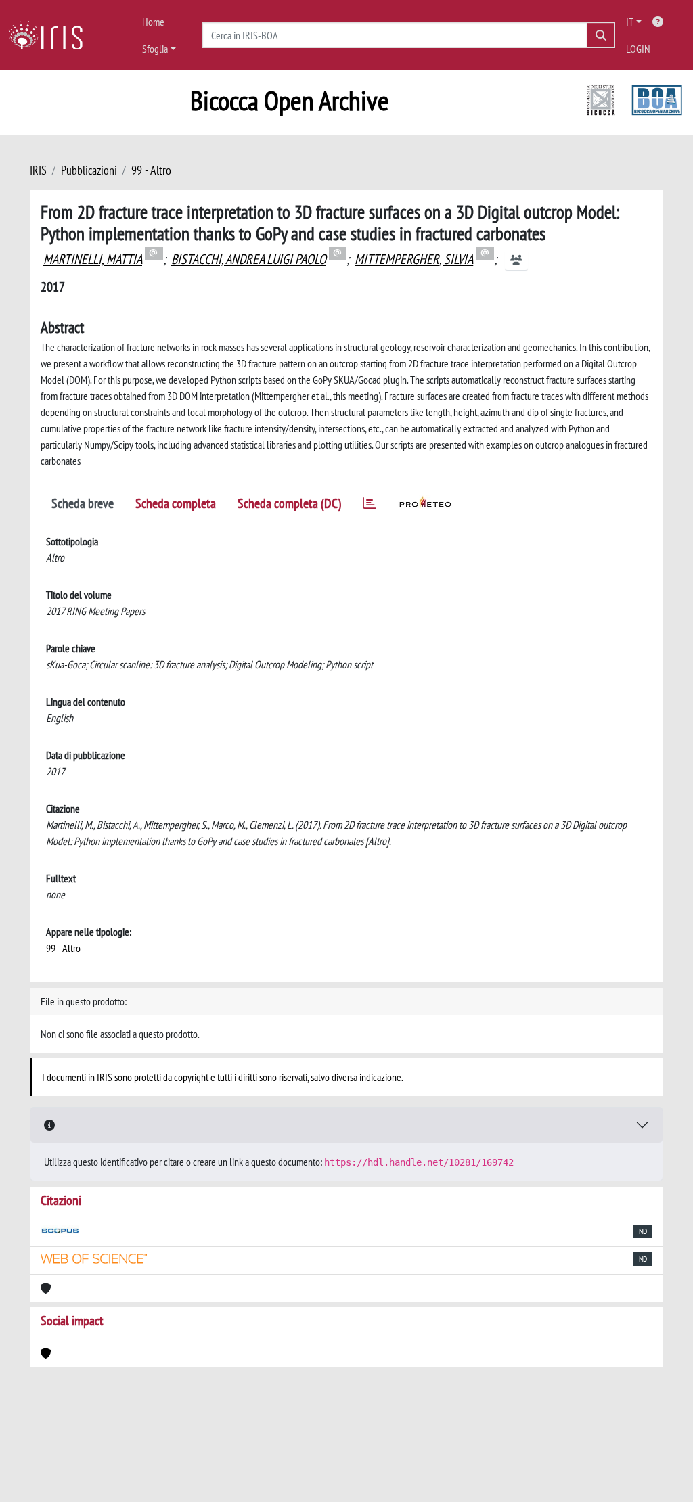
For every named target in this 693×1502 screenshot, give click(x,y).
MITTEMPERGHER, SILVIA (414, 259)
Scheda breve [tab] (82, 503)
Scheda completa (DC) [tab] (289, 503)
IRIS (38, 170)
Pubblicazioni (89, 170)
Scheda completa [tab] (175, 503)
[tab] (369, 506)
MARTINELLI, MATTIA (92, 259)
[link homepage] (50, 35)
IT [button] (629, 21)
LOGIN (638, 48)
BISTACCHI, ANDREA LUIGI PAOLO (248, 259)
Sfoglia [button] (155, 48)
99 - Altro (151, 170)
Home (153, 21)
